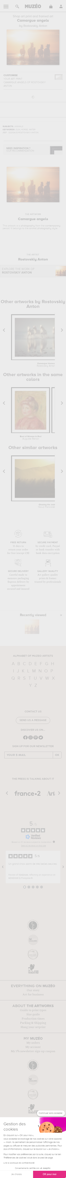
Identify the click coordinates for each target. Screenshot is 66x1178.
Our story (33, 990)
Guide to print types (33, 1010)
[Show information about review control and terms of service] (53, 841)
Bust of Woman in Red (30, 437)
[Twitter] (40, 739)
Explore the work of (18, 271)
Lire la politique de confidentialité (19, 1163)
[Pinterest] (35, 739)
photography (28, 226)
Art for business (33, 994)
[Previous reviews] (2, 866)
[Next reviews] (63, 866)
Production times (33, 1018)
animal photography (40, 228)
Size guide (33, 1014)
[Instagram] (30, 739)
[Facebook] (25, 739)
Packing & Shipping (33, 1023)
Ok (57, 755)
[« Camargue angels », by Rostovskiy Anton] (32, 626)
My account (33, 1047)
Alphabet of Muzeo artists (33, 656)
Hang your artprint (33, 1027)
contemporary (52, 226)
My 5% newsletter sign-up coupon (33, 1051)
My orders (33, 1043)
